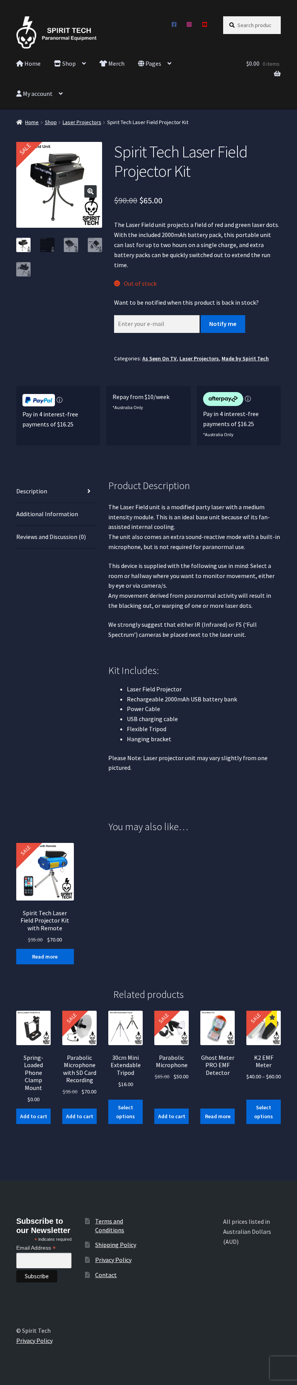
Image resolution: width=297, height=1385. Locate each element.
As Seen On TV (159, 358)
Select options (125, 1112)
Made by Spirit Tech (245, 358)
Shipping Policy (115, 1245)
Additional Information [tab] (47, 514)
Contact (106, 1275)
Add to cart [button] (33, 1116)
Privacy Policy (113, 1260)
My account (37, 93)
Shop (68, 63)
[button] (90, 191)
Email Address (36, 1248)
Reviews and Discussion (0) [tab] (51, 537)
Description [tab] (31, 491)
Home (32, 63)
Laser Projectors (82, 122)
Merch (116, 63)
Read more (45, 956)
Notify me (222, 323)
